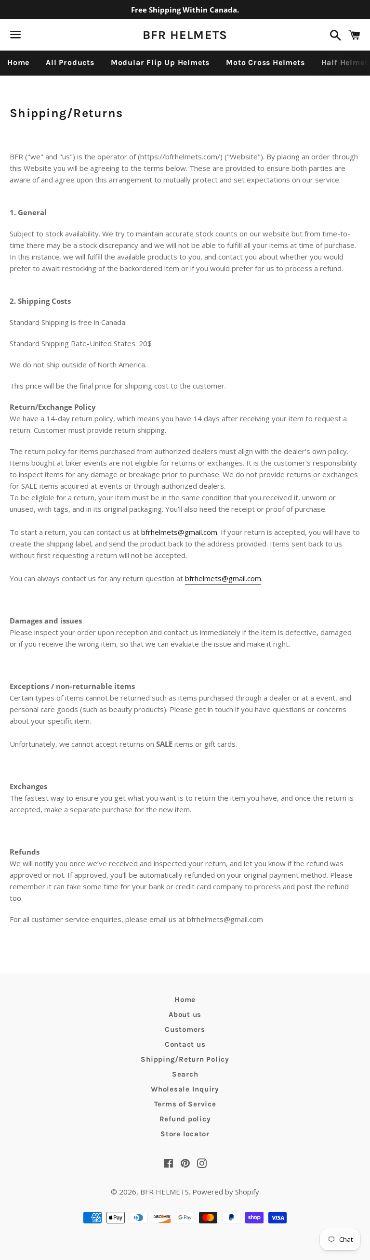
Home (18, 62)
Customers (185, 1029)
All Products (70, 62)
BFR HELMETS (185, 35)
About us (185, 1014)
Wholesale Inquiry (185, 1089)
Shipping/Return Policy (185, 1059)
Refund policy (185, 1119)
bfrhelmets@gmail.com (179, 532)
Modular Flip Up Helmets (160, 62)
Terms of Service (185, 1104)
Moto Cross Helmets (265, 62)
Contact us (185, 1044)
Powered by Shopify (225, 1191)
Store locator (185, 1134)
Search (185, 1074)
